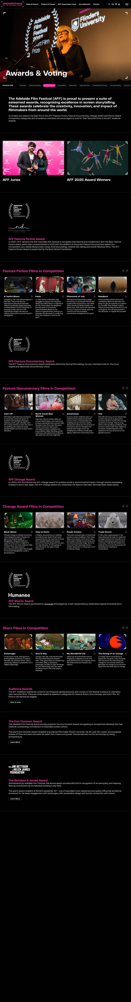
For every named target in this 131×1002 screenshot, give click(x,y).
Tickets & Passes (48, 4)
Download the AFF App (100, 85)
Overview (23, 85)
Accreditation (85, 4)
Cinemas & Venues (35, 85)
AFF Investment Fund (67, 4)
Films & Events (32, 4)
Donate (96, 4)
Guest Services (84, 85)
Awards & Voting (49, 85)
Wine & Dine (72, 85)
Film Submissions (115, 85)
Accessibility (62, 85)
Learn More (15, 742)
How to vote (15, 702)
